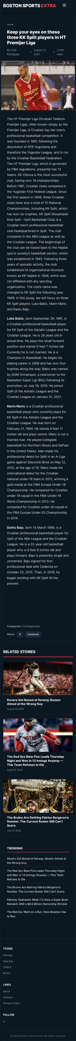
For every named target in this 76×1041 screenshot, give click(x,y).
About (6, 991)
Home (10, 24)
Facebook (33, 634)
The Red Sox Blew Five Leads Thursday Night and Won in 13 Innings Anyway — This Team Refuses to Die (35, 760)
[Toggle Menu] (64, 5)
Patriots (7, 955)
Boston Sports (29, 5)
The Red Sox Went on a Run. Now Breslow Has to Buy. (36, 914)
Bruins (7, 973)
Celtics (7, 967)
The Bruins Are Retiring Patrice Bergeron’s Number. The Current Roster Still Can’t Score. (38, 821)
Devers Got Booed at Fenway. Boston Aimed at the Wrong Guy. (34, 702)
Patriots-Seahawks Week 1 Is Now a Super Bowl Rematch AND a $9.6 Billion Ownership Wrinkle (37, 901)
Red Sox (8, 961)
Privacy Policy (11, 1003)
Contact (8, 997)
